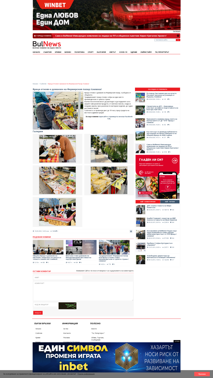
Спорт (91, 52)
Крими (38, 338)
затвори (177, 341)
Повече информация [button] (86, 374)
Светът (112, 52)
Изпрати (38, 313)
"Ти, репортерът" (98, 333)
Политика (79, 52)
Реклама (66, 338)
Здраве (133, 52)
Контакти (67, 333)
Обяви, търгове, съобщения (97, 339)
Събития (43, 84)
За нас (65, 329)
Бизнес (68, 52)
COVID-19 (123, 52)
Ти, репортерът (162, 52)
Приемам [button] (202, 374)
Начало (36, 52)
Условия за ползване (71, 342)
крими (58, 52)
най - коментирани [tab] (147, 202)
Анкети (94, 329)
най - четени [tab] (170, 202)
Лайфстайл (146, 52)
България (101, 52)
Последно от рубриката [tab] (157, 89)
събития (47, 52)
